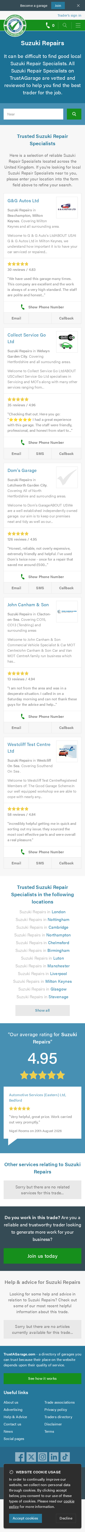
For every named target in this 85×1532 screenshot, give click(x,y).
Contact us (12, 1424)
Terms (49, 1431)
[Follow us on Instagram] (42, 1457)
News (8, 1431)
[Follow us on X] (31, 1457)
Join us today (42, 1255)
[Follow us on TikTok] (65, 1457)
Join (56, 5)
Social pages (14, 1438)
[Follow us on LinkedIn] (54, 1457)
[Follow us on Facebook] (20, 1457)
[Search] (74, 114)
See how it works (42, 1378)
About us (11, 1402)
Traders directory (58, 1416)
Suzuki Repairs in (42, 911)
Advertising (13, 1409)
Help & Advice (15, 1416)
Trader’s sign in (69, 15)
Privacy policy (55, 1409)
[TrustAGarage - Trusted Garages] (15, 22)
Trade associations (59, 1402)
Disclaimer (53, 1424)
